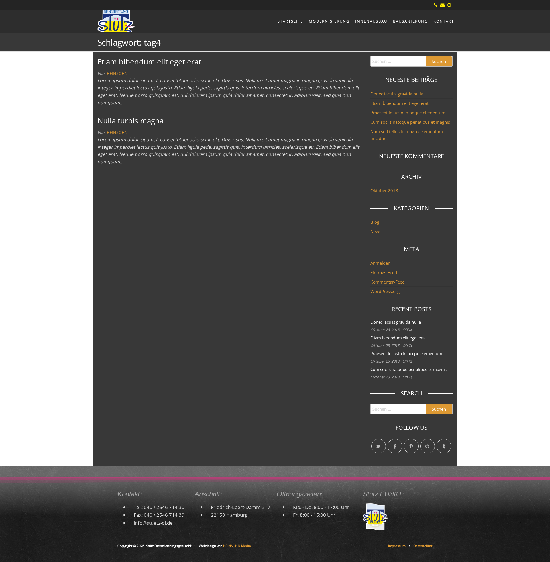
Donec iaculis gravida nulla (396, 94)
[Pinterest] (411, 446)
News (375, 231)
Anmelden (380, 263)
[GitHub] (427, 446)
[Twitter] (378, 446)
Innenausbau (371, 21)
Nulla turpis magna (130, 120)
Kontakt (443, 21)
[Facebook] (395, 446)
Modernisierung (329, 21)
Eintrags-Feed (383, 272)
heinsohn (117, 73)
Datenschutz (423, 545)
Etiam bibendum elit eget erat (149, 61)
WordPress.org (385, 291)
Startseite (290, 21)
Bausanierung (410, 21)
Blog (374, 222)
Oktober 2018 (384, 190)
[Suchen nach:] (411, 61)
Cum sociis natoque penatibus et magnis (410, 122)
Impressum (397, 545)
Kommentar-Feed (387, 282)
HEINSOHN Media (237, 545)
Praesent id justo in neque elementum (407, 112)
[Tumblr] (444, 446)
